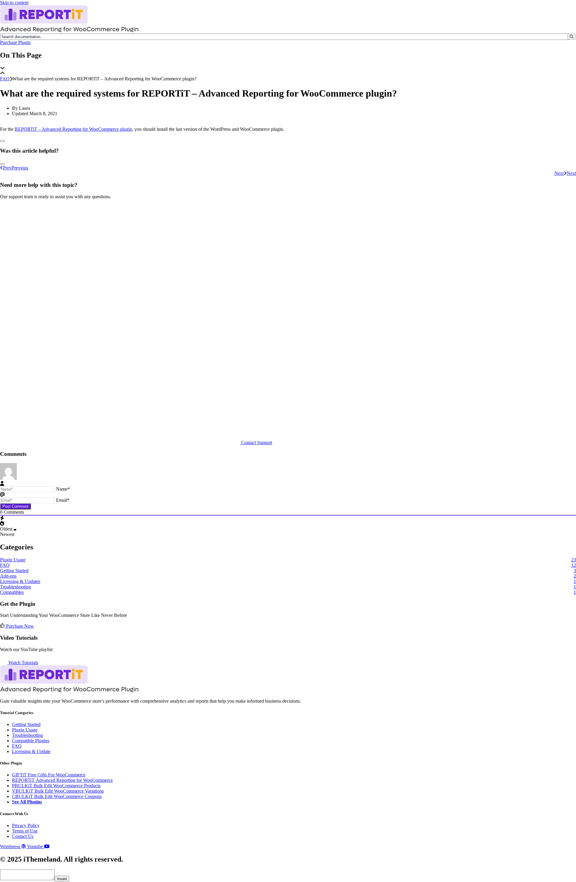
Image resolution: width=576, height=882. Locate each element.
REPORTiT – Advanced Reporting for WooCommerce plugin (73, 129)
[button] (288, 68)
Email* (63, 500)
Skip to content (14, 2)
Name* (63, 489)
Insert (62, 879)
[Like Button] (2, 141)
